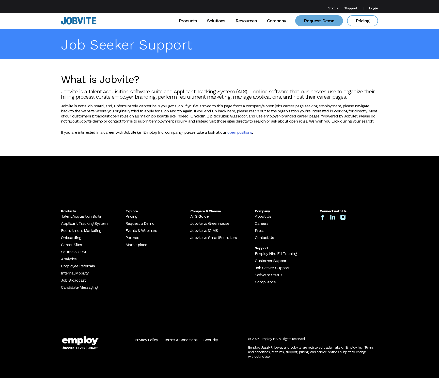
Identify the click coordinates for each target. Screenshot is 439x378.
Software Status (268, 274)
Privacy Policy (146, 339)
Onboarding (71, 237)
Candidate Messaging (79, 287)
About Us (263, 216)
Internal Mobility (74, 273)
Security (210, 339)
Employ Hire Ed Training (276, 253)
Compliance (265, 282)
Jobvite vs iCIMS (204, 230)
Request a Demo (140, 223)
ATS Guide (199, 216)
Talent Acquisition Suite (81, 216)
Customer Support (271, 260)
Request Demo (319, 20)
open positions (239, 132)
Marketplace (136, 244)
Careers (261, 223)
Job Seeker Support (272, 267)
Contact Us (264, 237)
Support (350, 8)
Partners (133, 237)
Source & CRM (73, 251)
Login (373, 8)
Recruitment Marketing (81, 230)
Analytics (68, 258)
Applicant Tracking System (84, 223)
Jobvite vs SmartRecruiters (213, 237)
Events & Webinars (141, 230)
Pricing (362, 20)
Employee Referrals (78, 266)
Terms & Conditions (180, 339)
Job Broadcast (73, 280)
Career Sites (71, 244)
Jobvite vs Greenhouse (209, 223)
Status (333, 8)
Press (259, 230)
